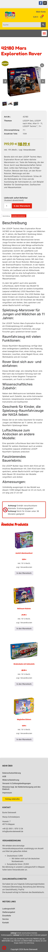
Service (5, 919)
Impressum (7, 793)
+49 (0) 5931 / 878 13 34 (12, 829)
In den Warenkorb (22, 206)
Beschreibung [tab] (6, 216)
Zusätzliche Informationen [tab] (18, 216)
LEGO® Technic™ (30, 126)
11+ (40, 126)
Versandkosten (29, 150)
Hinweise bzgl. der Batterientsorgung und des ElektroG (21, 788)
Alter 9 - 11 (37, 123)
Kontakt (5, 922)
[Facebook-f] (41, 3)
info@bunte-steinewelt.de (12, 831)
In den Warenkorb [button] (24, 573)
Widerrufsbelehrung (10, 780)
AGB (4, 776)
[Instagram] (45, 3)
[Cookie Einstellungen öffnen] (4, 949)
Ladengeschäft (8, 909)
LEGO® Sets (28, 120)
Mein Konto (41, 12)
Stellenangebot (8, 912)
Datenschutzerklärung (11, 773)
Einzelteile (6, 916)
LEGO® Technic (13, 228)
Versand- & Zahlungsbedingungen (16, 783)
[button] (44, 33)
